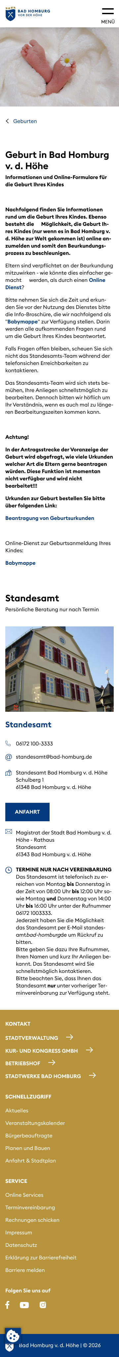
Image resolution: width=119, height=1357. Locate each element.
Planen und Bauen (27, 1148)
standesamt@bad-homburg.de (54, 757)
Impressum (18, 1232)
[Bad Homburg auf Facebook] (7, 1305)
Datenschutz (21, 1245)
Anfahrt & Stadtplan (30, 1161)
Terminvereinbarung (30, 1207)
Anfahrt (27, 812)
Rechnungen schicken (32, 1220)
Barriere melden (25, 1270)
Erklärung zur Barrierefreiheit (40, 1257)
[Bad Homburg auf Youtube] (24, 1305)
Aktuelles (16, 1110)
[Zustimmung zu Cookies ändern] (13, 1336)
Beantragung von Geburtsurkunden (49, 518)
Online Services (24, 1195)
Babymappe (23, 321)
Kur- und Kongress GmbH (41, 1050)
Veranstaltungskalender (35, 1123)
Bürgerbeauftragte (29, 1135)
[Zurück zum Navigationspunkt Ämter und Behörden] (7, 121)
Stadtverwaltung (31, 1038)
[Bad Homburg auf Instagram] (43, 1305)
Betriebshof (22, 1063)
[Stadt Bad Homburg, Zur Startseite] (27, 14)
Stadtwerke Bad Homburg (43, 1076)
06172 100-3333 (34, 743)
